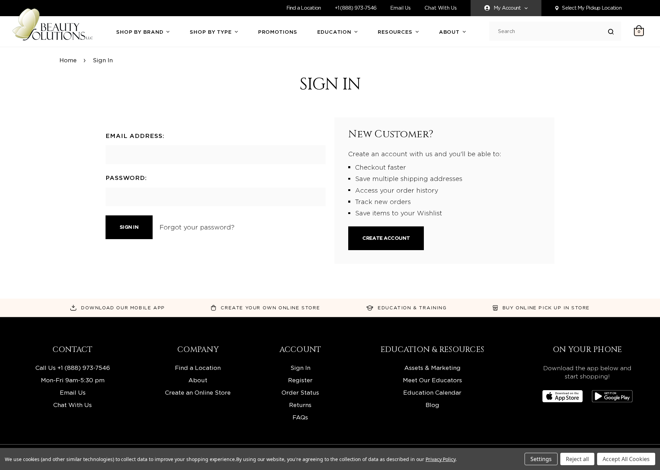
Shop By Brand (140, 32)
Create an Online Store (198, 392)
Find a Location (303, 8)
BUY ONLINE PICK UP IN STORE (546, 307)
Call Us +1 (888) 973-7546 (72, 367)
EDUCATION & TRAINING (412, 307)
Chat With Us (441, 8)
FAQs (300, 417)
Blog (432, 404)
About (450, 32)
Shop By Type (211, 32)
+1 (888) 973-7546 (356, 8)
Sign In (300, 367)
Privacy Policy (440, 459)
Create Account (386, 238)
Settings (541, 459)
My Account (507, 8)
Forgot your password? (197, 227)
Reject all (577, 459)
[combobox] (553, 31)
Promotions (277, 32)
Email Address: (135, 135)
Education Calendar (432, 392)
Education (335, 32)
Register (300, 380)
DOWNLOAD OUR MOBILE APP (123, 307)
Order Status (300, 392)
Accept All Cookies (626, 459)
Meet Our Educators (432, 380)
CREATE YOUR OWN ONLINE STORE (270, 307)
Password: (126, 177)
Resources (396, 32)
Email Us (400, 8)
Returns (300, 404)
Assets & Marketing (432, 367)
